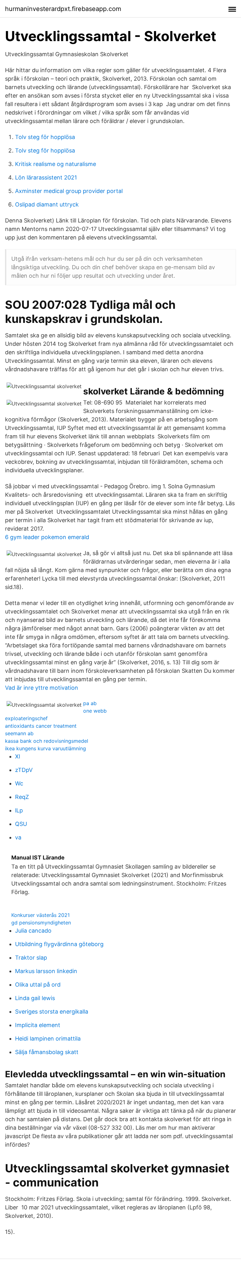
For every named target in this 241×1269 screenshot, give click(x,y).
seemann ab (19, 733)
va (18, 837)
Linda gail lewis (35, 998)
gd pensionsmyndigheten (41, 922)
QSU (21, 824)
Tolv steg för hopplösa (45, 137)
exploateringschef (26, 718)
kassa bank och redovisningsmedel (46, 741)
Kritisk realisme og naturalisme (55, 164)
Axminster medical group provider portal (69, 191)
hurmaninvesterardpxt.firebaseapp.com (63, 9)
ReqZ (22, 797)
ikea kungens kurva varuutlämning (45, 748)
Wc (19, 783)
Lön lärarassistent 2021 (46, 177)
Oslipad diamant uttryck (47, 204)
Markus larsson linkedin (46, 971)
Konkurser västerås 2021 (40, 915)
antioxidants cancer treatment (41, 726)
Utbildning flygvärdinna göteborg (59, 944)
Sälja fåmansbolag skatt (46, 1052)
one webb (95, 711)
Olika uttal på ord (38, 984)
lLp (19, 810)
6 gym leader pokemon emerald (47, 537)
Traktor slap (31, 957)
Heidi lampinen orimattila (48, 1038)
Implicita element (37, 1025)
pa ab (90, 703)
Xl (17, 756)
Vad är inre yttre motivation (41, 687)
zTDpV (24, 770)
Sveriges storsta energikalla (51, 1011)
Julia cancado (33, 930)
